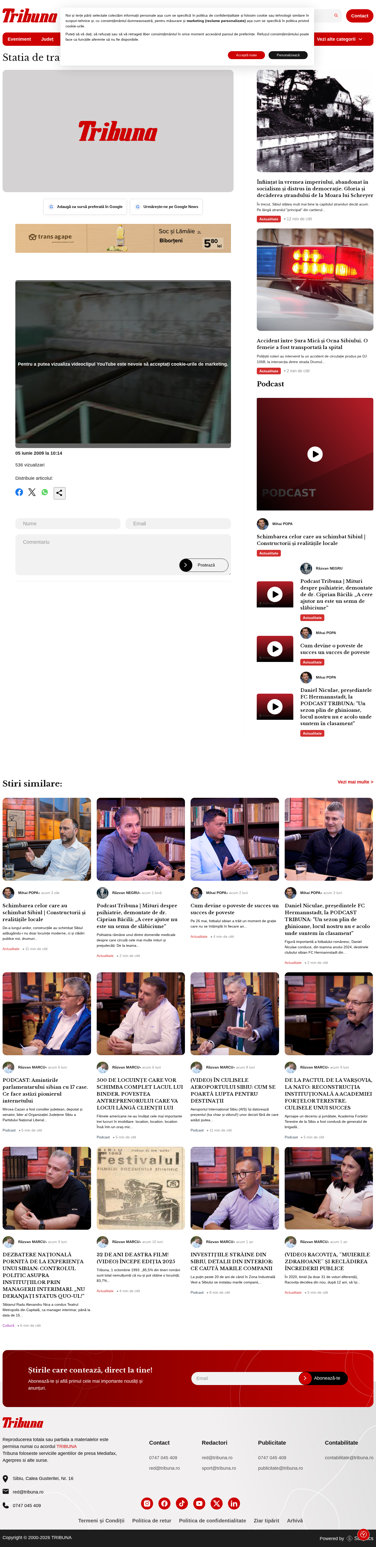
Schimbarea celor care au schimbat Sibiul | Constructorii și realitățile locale (311, 540)
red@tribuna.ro (28, 1492)
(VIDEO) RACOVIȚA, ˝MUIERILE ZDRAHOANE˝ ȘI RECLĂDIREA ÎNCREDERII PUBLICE (327, 1261)
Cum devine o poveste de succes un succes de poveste (335, 649)
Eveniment (19, 39)
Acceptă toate (246, 55)
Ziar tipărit (266, 1520)
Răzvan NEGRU (125, 893)
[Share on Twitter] (32, 495)
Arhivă (295, 1520)
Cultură (8, 1325)
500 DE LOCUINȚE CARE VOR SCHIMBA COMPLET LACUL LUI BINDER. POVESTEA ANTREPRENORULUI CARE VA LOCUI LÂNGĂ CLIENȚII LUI (140, 1094)
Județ (47, 39)
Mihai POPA (28, 893)
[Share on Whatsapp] (45, 495)
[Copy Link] (59, 493)
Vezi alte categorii (336, 39)
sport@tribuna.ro (219, 1468)
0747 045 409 (163, 1457)
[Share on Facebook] (19, 495)
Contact (359, 15)
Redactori (214, 1443)
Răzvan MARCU (31, 1067)
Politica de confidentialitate (212, 1520)
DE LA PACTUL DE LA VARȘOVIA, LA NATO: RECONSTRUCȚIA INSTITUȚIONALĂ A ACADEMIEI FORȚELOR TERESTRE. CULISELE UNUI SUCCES (328, 1094)
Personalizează (288, 55)
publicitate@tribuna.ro (280, 1468)
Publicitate (272, 1443)
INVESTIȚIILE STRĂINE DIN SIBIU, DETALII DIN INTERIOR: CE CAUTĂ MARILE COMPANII (232, 1261)
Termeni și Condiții (101, 1520)
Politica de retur (151, 1520)
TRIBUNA (67, 1446)
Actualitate (268, 219)
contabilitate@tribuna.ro (349, 1457)
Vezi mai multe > (355, 782)
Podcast (9, 1130)
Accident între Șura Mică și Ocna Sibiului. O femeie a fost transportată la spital (312, 344)
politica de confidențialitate (217, 15)
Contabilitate (341, 1443)
